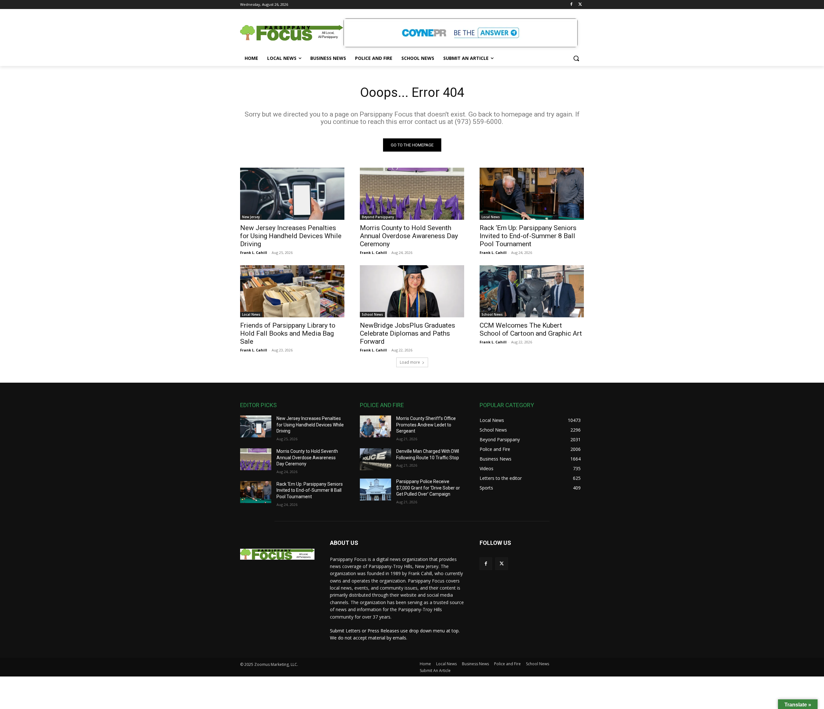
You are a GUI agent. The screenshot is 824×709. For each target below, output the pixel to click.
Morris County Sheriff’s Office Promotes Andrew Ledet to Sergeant (426, 425)
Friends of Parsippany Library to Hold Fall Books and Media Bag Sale (287, 333)
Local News (491, 217)
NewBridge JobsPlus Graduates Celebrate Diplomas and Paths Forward (407, 333)
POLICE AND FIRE (382, 405)
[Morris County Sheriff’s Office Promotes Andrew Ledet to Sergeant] (375, 426)
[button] (576, 58)
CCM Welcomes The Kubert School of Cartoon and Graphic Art (531, 329)
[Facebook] (571, 4)
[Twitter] (580, 4)
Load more (410, 362)
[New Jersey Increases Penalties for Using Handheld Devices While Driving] (292, 194)
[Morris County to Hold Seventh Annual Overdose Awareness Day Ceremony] (412, 194)
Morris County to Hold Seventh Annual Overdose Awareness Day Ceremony (409, 236)
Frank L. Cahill (253, 252)
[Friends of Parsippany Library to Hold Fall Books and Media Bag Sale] (292, 291)
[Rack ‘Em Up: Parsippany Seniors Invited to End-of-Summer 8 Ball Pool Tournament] (532, 194)
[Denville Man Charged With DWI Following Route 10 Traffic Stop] (375, 459)
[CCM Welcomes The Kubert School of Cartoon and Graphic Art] (532, 291)
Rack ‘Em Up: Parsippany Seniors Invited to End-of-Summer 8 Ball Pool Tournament (528, 236)
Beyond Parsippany (378, 217)
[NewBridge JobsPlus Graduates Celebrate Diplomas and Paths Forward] (412, 291)
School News (372, 314)
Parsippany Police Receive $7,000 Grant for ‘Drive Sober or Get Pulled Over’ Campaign (428, 488)
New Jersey (251, 217)
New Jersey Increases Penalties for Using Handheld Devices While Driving (291, 236)
